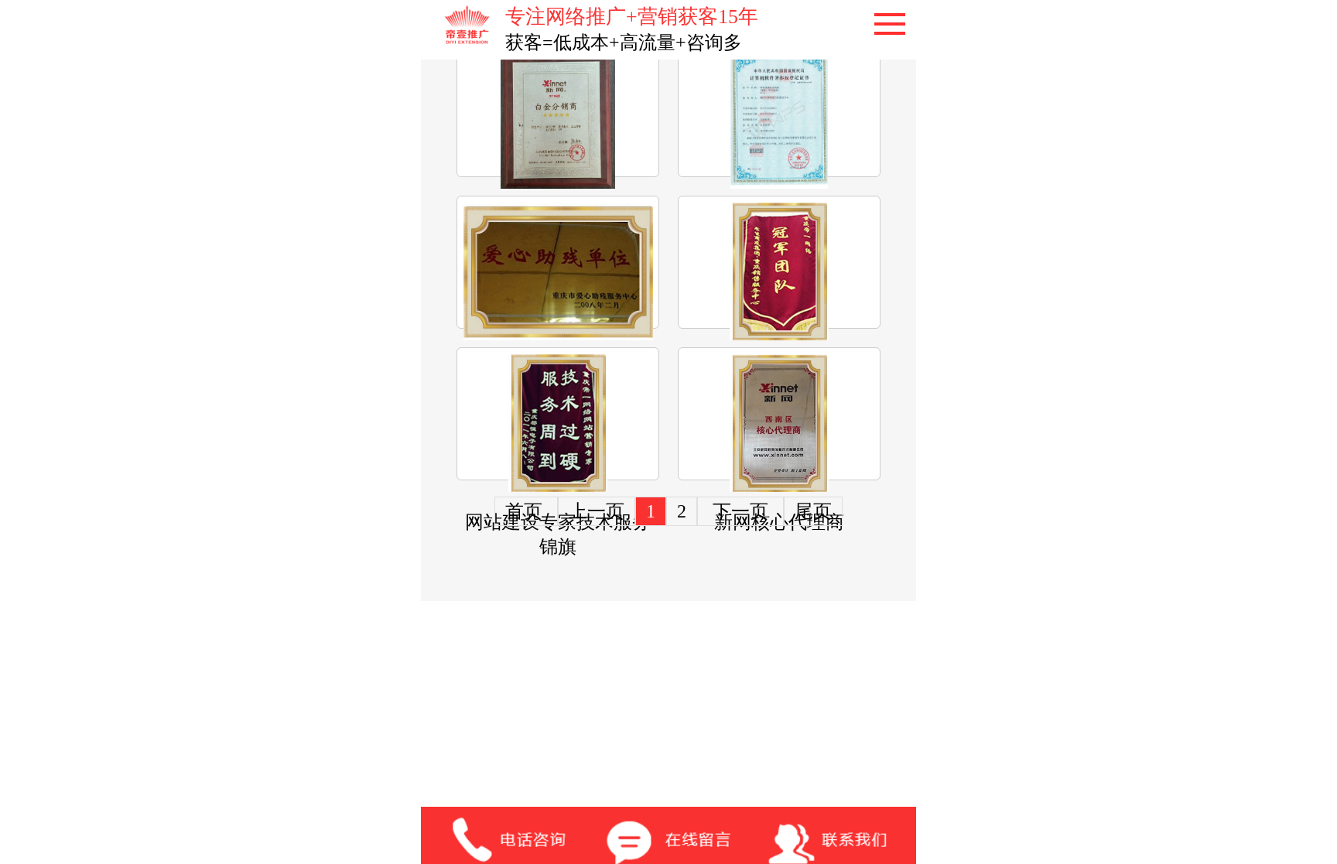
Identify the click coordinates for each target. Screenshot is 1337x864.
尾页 (813, 511)
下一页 (740, 511)
